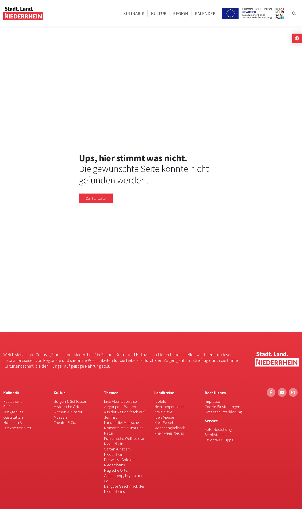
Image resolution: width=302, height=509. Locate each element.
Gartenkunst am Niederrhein (117, 451)
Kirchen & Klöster (68, 411)
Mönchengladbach (169, 427)
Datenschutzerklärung (223, 411)
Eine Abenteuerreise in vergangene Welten (122, 404)
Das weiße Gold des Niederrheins (120, 462)
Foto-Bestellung (218, 429)
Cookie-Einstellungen (222, 406)
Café (7, 406)
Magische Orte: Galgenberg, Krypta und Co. (123, 475)
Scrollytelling (215, 434)
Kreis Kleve (163, 411)
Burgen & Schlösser (70, 401)
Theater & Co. (65, 422)
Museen (60, 417)
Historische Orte (67, 406)
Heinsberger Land (169, 406)
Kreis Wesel (163, 422)
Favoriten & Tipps (219, 440)
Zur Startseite (96, 198)
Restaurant (12, 401)
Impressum (214, 401)
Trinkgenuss (13, 411)
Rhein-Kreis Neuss (169, 433)
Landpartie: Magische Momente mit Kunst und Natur (124, 428)
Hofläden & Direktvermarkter (17, 425)
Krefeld (160, 401)
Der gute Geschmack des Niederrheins (124, 489)
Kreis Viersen (164, 417)
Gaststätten (13, 417)
